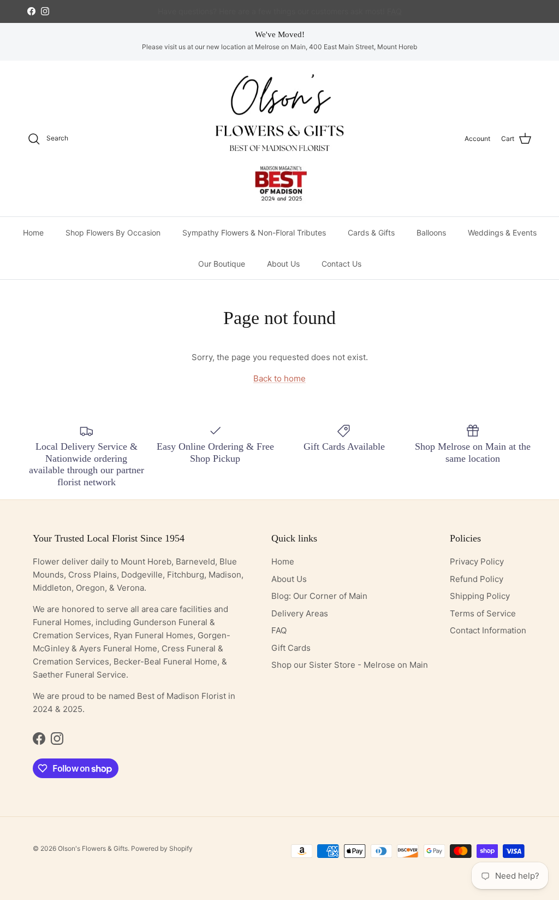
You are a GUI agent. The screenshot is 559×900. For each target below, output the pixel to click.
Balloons (431, 232)
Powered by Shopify (162, 848)
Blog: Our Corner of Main (319, 596)
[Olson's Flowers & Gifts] (279, 138)
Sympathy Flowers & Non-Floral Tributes (254, 232)
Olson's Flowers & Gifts (93, 848)
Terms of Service (483, 613)
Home (33, 232)
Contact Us (341, 263)
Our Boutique (221, 263)
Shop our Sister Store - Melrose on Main (349, 665)
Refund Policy (476, 579)
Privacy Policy (477, 561)
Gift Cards (291, 648)
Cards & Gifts (371, 232)
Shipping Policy (480, 596)
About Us (283, 263)
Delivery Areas (299, 613)
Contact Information (488, 630)
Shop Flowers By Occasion (113, 232)
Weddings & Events (502, 232)
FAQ (279, 630)
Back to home (279, 378)
